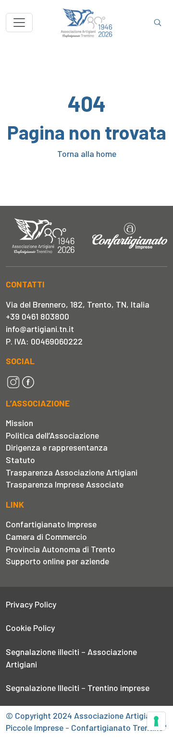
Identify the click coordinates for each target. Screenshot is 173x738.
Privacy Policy (31, 604)
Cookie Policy (30, 627)
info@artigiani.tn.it (40, 328)
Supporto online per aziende (57, 561)
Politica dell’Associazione (52, 435)
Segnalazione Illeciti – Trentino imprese (77, 687)
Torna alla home (86, 153)
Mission (19, 422)
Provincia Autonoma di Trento (60, 549)
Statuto (20, 459)
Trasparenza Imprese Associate (65, 484)
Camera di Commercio (46, 536)
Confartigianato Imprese (51, 524)
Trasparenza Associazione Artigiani (71, 472)
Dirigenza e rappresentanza (57, 447)
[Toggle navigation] (19, 22)
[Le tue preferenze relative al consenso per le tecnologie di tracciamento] (156, 721)
